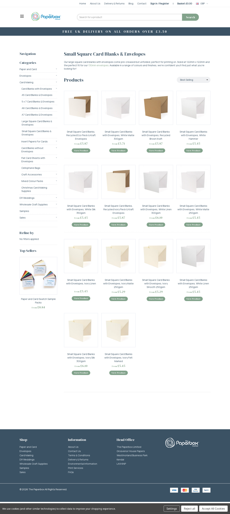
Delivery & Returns (78, 459)
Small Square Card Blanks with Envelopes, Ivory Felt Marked (118, 357)
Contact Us (74, 451)
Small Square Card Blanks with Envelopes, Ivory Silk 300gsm (81, 357)
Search (190, 17)
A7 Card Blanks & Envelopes (37, 114)
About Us (73, 446)
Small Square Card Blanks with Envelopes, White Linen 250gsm (193, 283)
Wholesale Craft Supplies (34, 204)
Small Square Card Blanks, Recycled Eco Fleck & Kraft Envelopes (81, 135)
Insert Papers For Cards (34, 141)
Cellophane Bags (30, 167)
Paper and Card (28, 69)
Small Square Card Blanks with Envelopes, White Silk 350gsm (81, 209)
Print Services (75, 468)
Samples (24, 211)
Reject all (189, 508)
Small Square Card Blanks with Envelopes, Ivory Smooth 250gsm (156, 283)
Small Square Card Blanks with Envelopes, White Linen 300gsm (156, 209)
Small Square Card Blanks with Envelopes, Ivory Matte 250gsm (118, 283)
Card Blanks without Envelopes (32, 149)
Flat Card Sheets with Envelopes (33, 159)
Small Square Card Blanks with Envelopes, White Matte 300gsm (118, 135)
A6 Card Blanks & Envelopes (37, 108)
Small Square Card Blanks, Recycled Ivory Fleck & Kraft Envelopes (118, 209)
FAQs (71, 472)
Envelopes (25, 75)
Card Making (26, 82)
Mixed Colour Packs (32, 181)
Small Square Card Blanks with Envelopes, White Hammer (193, 135)
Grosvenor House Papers (131, 451)
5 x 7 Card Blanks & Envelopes (38, 101)
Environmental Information (82, 463)
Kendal (120, 459)
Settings (172, 508)
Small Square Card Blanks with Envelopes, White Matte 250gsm (193, 209)
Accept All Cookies (213, 508)
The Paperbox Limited (129, 446)
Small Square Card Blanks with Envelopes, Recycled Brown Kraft (156, 135)
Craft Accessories (31, 174)
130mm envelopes (98, 65)
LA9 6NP (121, 463)
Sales (23, 217)
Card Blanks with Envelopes (36, 88)
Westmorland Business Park (132, 455)
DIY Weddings (27, 197)
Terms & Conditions (79, 455)
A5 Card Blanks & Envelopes (37, 95)
